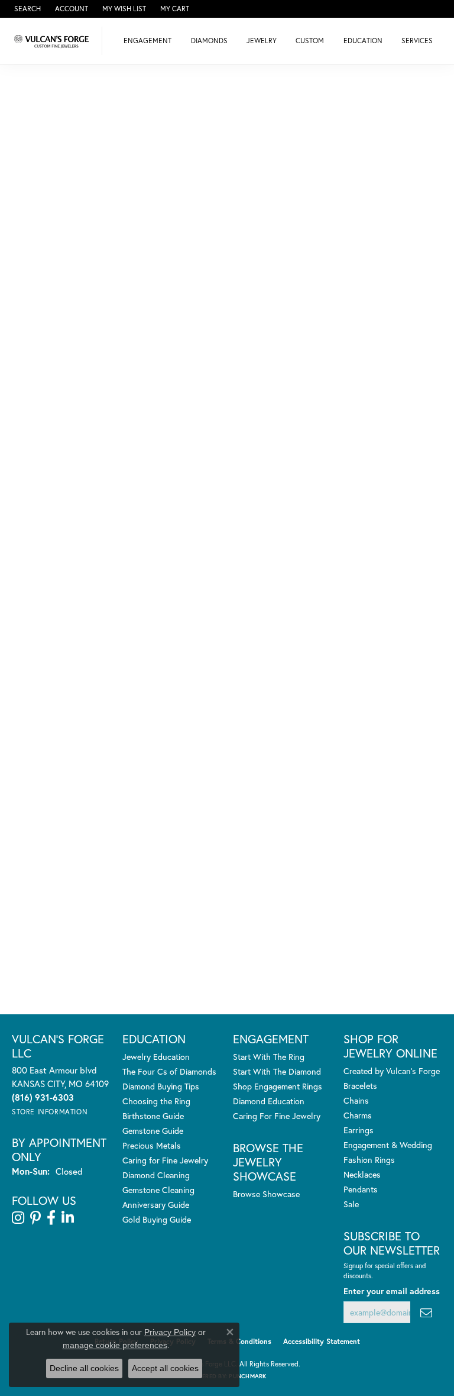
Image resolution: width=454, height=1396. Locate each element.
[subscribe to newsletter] (426, 1312)
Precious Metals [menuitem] (151, 1145)
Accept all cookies (165, 1368)
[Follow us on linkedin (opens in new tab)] (67, 1218)
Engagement (147, 40)
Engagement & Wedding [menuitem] (387, 1144)
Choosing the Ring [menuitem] (156, 1101)
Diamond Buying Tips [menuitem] (160, 1086)
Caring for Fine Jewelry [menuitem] (165, 1160)
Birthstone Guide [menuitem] (153, 1115)
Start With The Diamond (277, 1071)
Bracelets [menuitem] (360, 1085)
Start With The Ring (268, 1056)
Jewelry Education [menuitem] (156, 1056)
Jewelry (262, 40)
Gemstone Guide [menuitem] (152, 1130)
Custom (310, 40)
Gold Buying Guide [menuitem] (156, 1219)
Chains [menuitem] (356, 1100)
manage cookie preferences (115, 1345)
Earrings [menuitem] (358, 1130)
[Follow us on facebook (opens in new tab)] (51, 1218)
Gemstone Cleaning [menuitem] (158, 1189)
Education (362, 40)
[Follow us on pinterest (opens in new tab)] (35, 1218)
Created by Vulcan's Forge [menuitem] (391, 1070)
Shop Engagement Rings (277, 1086)
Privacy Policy (170, 1332)
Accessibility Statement (321, 1341)
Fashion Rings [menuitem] (369, 1159)
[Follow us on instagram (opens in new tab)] (18, 1218)
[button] (26, 9)
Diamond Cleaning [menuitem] (156, 1175)
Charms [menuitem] (357, 1115)
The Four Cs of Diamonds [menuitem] (169, 1071)
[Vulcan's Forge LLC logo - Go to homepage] (54, 41)
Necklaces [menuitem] (362, 1174)
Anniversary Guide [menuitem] (155, 1204)
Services (417, 40)
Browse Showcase (266, 1194)
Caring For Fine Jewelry (276, 1115)
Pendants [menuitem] (360, 1189)
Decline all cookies (84, 1368)
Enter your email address (391, 1291)
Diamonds (209, 40)
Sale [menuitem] (351, 1204)
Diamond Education (268, 1101)
